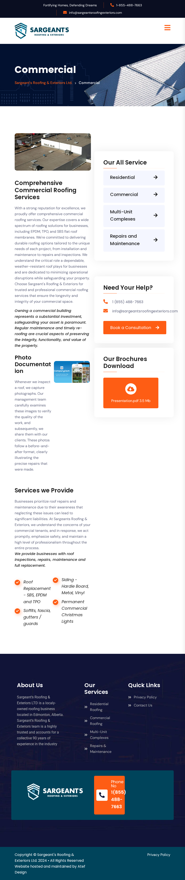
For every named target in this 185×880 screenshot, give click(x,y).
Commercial (124, 194)
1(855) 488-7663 (118, 799)
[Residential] (155, 177)
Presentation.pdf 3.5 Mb (130, 400)
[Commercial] (155, 194)
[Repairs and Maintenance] (155, 240)
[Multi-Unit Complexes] (155, 215)
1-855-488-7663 (129, 5)
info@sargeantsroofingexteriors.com (95, 13)
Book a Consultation (130, 327)
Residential (122, 177)
